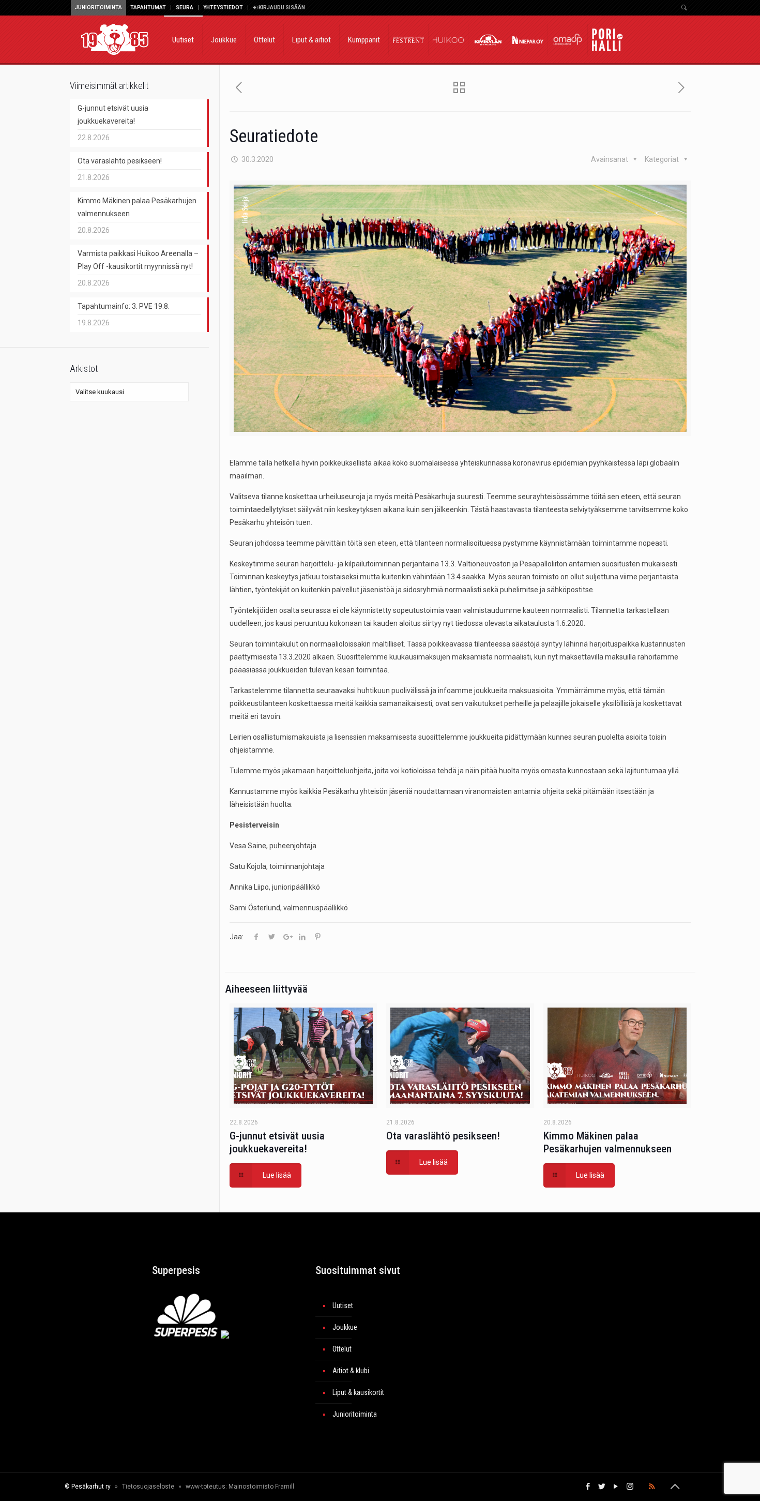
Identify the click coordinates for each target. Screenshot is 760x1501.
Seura (184, 7)
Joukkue (344, 1327)
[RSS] (651, 1486)
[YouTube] (616, 1486)
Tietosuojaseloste (148, 1486)
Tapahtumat (148, 7)
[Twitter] (602, 1486)
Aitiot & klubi (350, 1371)
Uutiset (342, 1305)
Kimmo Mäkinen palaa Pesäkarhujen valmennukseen (607, 1142)
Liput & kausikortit (358, 1392)
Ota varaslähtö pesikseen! (443, 1136)
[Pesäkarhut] (114, 39)
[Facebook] (588, 1486)
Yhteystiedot (223, 7)
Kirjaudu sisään (281, 7)
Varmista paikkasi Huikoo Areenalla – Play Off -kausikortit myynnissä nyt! (138, 260)
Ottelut (342, 1349)
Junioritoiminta (98, 7)
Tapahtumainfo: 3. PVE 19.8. (124, 306)
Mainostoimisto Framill (261, 1486)
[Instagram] (630, 1486)
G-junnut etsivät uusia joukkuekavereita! (277, 1142)
